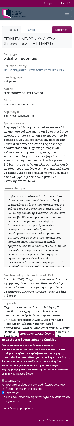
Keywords (10, 303)
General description (16, 188)
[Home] (16, 13)
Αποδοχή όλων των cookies (53, 420)
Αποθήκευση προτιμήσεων (18, 408)
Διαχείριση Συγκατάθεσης (37, 334)
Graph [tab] (31, 29)
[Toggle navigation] (67, 13)
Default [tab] (13, 29)
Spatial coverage (14, 123)
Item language (13, 77)
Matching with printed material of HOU (28, 275)
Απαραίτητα (12, 380)
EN (62, 3)
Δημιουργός (12, 112)
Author (8, 89)
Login (48, 3)
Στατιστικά (12, 393)
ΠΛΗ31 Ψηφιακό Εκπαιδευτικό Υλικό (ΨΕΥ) (34, 70)
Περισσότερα (24, 373)
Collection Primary (15, 66)
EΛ (68, 3)
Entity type (10, 54)
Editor (7, 100)
